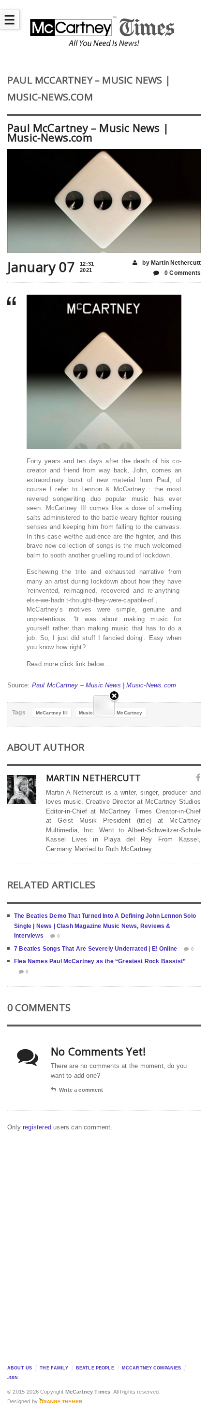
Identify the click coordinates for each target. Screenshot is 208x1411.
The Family (54, 1368)
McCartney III (52, 712)
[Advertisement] (104, 1245)
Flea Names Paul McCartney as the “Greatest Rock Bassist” (100, 961)
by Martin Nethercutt (171, 262)
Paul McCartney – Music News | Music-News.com (104, 685)
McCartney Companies (151, 1368)
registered (38, 1127)
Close (114, 696)
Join (12, 1377)
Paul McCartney (123, 712)
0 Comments (182, 273)
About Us (19, 1368)
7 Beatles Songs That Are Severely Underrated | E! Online (95, 948)
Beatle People (95, 1368)
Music (86, 712)
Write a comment (81, 1090)
